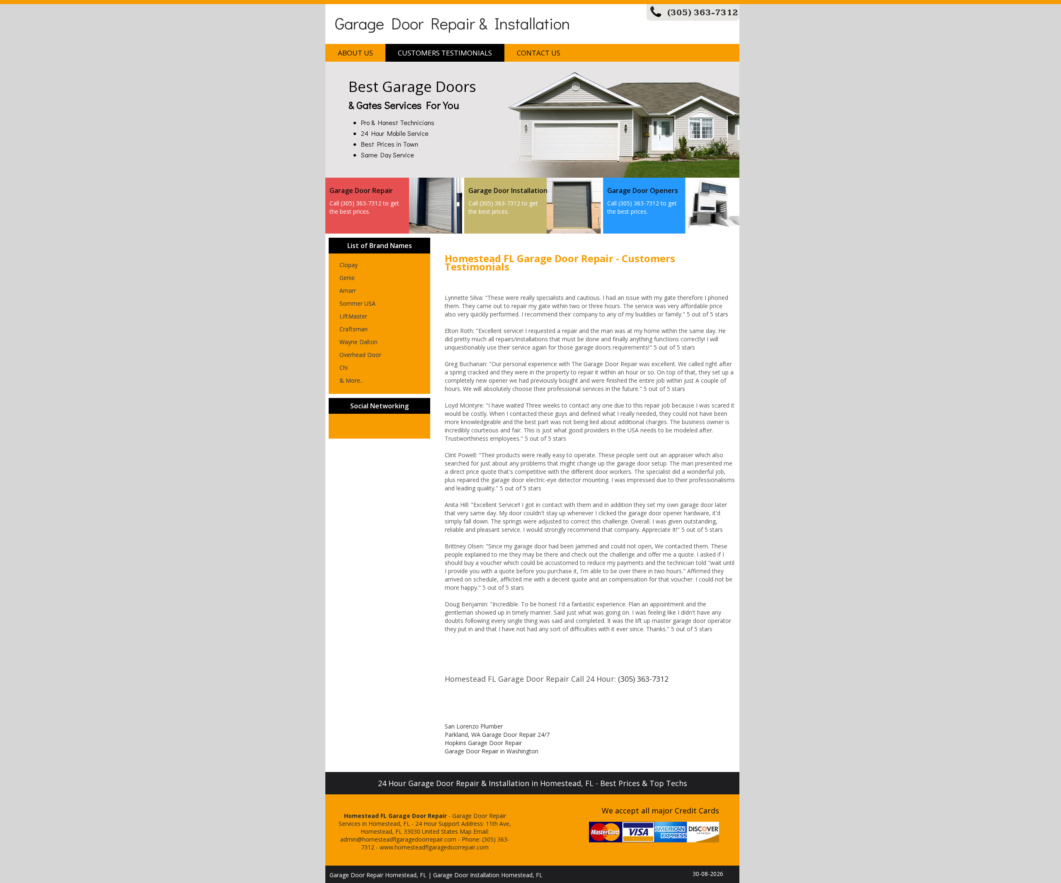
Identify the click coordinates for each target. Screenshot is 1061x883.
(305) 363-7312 (702, 12)
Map (466, 831)
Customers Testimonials (445, 53)
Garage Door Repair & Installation (452, 23)
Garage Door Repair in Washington (491, 751)
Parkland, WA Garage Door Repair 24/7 (497, 734)
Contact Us (538, 53)
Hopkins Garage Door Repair (483, 743)
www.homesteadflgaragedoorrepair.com (434, 847)
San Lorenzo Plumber (474, 726)
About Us (355, 53)
